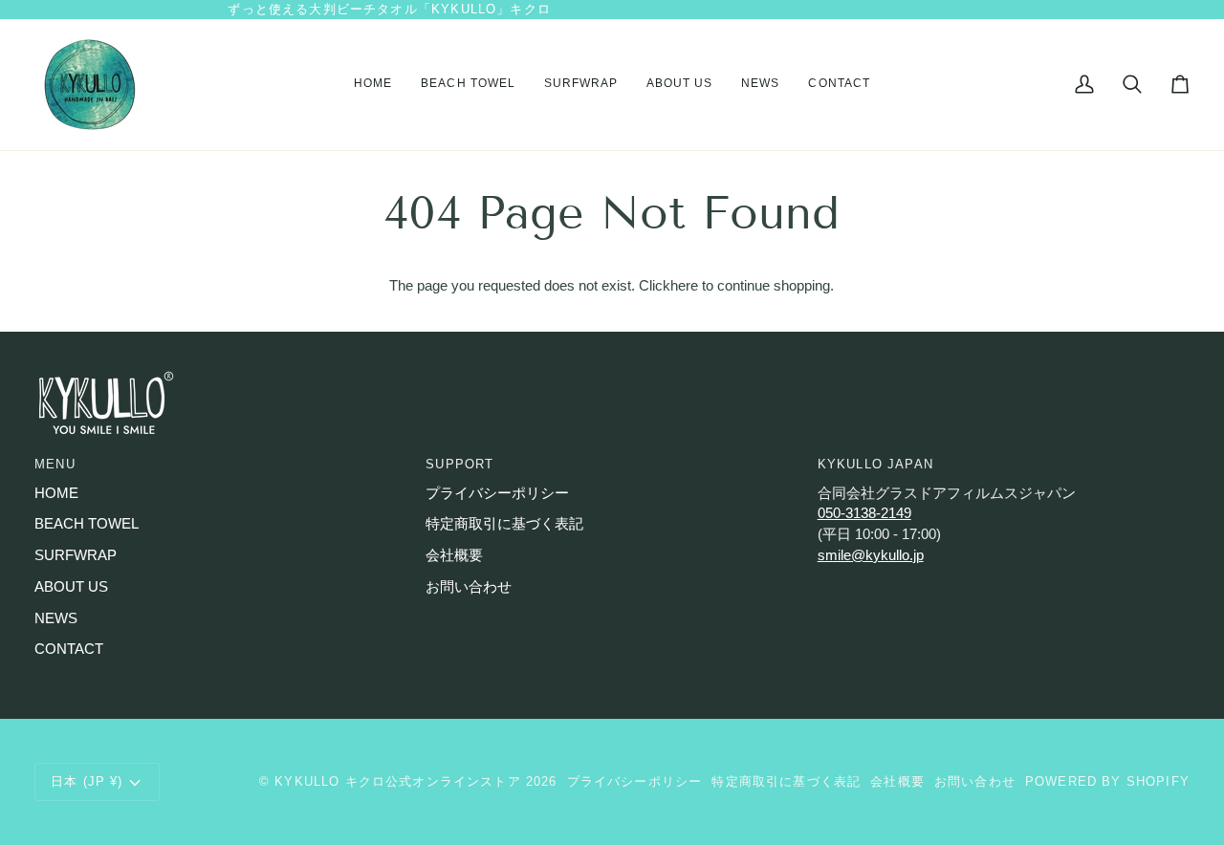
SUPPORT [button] (459, 464)
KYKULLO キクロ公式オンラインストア (397, 781)
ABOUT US (71, 587)
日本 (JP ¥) (87, 781)
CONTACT (68, 649)
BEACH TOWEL (86, 523)
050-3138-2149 (864, 513)
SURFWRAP (75, 555)
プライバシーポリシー (497, 493)
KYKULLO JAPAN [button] (875, 464)
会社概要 (454, 555)
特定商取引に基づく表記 (504, 523)
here (684, 285)
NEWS (55, 618)
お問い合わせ (469, 587)
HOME (56, 493)
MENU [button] (55, 464)
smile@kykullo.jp (871, 555)
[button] (467, 84)
